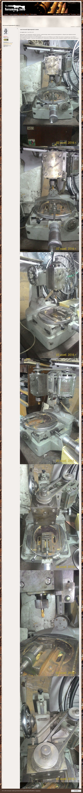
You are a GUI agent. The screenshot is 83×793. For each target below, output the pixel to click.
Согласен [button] (76, 790)
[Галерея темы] (19, 25)
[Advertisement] (41, 21)
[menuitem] (19, 14)
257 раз (10, 45)
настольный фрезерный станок (11, 25)
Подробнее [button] (38, 790)
